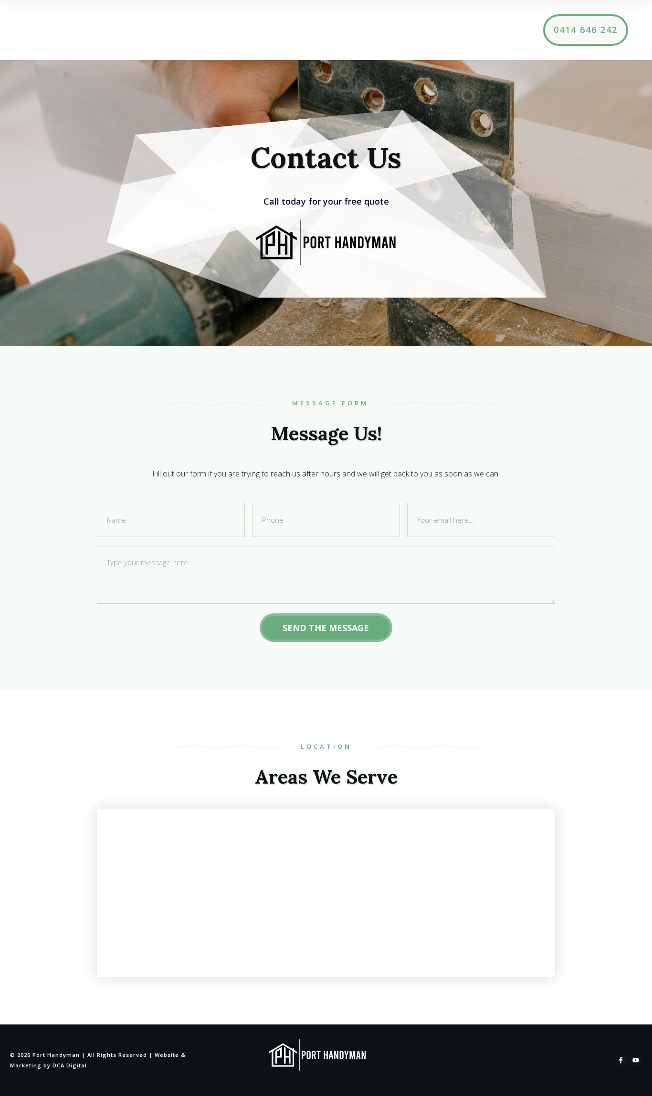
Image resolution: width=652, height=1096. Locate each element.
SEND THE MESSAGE (326, 627)
